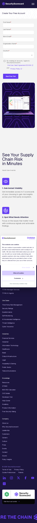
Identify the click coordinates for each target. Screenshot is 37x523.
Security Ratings (7, 308)
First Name (7, 22)
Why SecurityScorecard (10, 427)
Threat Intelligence (8, 323)
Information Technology (10, 345)
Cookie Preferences (8, 472)
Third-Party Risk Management (12, 305)
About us (5, 423)
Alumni (4, 456)
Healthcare (6, 349)
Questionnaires (7, 312)
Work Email (7, 36)
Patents (20, 472)
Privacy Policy (15, 69)
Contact (4, 452)
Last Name (7, 29)
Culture (4, 441)
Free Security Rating (9, 411)
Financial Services (8, 338)
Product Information (9, 408)
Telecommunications (9, 371)
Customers (5, 434)
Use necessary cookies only (18, 283)
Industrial (5, 342)
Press (4, 445)
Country (6, 51)
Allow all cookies (18, 273)
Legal (4, 360)
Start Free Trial (11, 76)
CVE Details (6, 393)
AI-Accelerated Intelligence (11, 319)
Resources (5, 382)
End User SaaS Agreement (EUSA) (19, 65)
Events (4, 448)
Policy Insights (7, 459)
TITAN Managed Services (10, 289)
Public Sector (6, 367)
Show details (26, 267)
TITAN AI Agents (8, 293)
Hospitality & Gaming (9, 364)
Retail (4, 353)
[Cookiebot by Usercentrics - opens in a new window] (27, 238)
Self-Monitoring (7, 316)
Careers (4, 438)
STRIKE (4, 386)
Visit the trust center (11, 501)
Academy (5, 404)
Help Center (6, 401)
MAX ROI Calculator (9, 390)
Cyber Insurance (7, 326)
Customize (17, 278)
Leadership (5, 430)
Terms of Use (6, 469)
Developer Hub (7, 397)
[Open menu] (33, 4)
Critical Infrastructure (9, 356)
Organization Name (10, 44)
